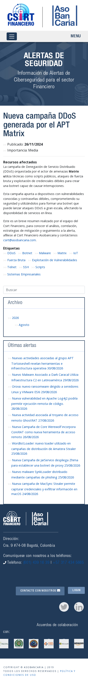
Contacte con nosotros (38, 590)
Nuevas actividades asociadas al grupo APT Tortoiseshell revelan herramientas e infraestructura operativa (42, 363)
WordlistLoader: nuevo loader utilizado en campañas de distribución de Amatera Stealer (43, 448)
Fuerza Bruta (16, 260)
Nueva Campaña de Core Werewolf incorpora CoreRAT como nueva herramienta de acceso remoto (43, 432)
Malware (45, 253)
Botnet (27, 253)
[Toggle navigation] (12, 36)
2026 (15, 318)
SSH (26, 267)
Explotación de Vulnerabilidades (54, 260)
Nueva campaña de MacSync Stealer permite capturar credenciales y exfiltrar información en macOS (44, 489)
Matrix (62, 253)
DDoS (11, 253)
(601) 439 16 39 (36, 563)
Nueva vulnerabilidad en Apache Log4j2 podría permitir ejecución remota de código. (44, 403)
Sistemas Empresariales (24, 274)
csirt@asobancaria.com (19, 240)
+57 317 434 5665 (68, 563)
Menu (76, 36)
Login (76, 590)
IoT (75, 253)
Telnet (11, 267)
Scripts (40, 267)
